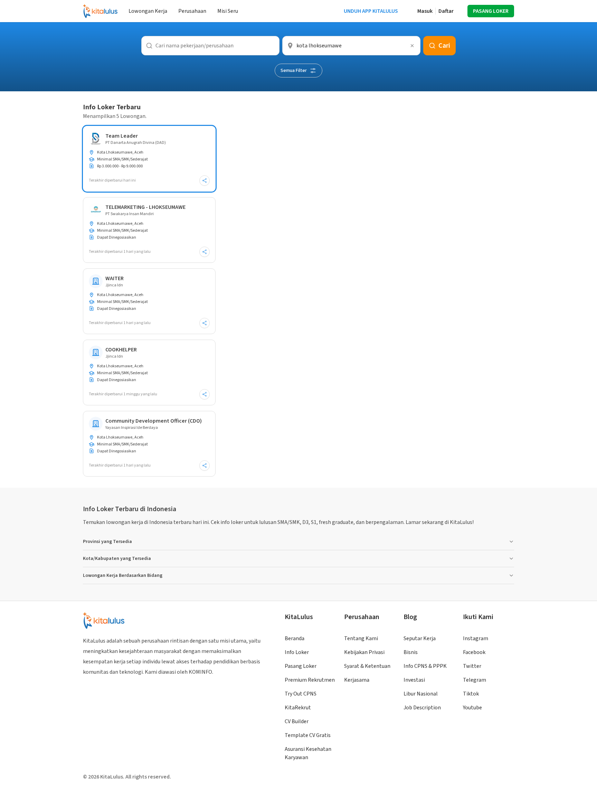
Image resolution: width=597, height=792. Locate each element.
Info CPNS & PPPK (425, 666)
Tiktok (471, 694)
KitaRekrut (298, 707)
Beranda (294, 638)
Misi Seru (227, 11)
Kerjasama (356, 680)
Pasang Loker (300, 666)
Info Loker (297, 652)
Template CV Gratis (308, 735)
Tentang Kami (361, 638)
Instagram (475, 638)
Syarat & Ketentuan (367, 666)
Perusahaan (192, 11)
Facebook (474, 652)
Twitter (472, 666)
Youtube (472, 707)
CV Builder (297, 721)
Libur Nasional (421, 694)
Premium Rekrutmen (310, 680)
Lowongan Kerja (148, 11)
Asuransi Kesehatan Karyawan (308, 753)
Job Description (422, 707)
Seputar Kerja (420, 638)
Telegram (474, 680)
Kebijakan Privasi (364, 652)
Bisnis (411, 652)
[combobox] (351, 45)
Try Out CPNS (300, 694)
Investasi (414, 680)
